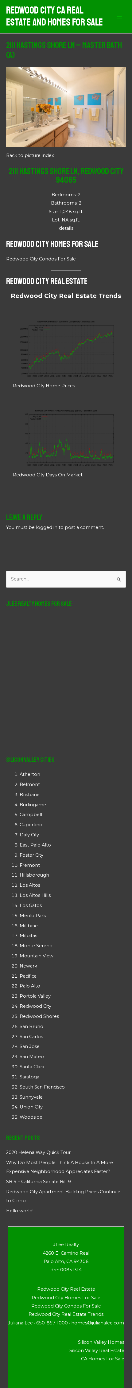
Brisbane (30, 794)
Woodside (31, 1117)
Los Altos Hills (35, 895)
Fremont (30, 865)
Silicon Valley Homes (101, 1342)
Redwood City (35, 1006)
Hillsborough (34, 875)
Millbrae (29, 926)
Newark (28, 966)
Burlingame (33, 804)
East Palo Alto (35, 845)
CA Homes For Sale (102, 1359)
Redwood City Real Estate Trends (66, 295)
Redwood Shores (39, 1016)
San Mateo (32, 1056)
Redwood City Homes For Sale (52, 244)
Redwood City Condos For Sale (41, 259)
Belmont (30, 784)
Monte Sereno (36, 945)
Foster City (31, 855)
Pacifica (28, 976)
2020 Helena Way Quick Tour (38, 1152)
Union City (31, 1107)
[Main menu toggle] (119, 16)
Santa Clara (32, 1066)
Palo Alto (30, 986)
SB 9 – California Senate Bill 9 (38, 1181)
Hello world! (19, 1211)
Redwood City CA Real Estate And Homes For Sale (54, 16)
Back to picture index (30, 155)
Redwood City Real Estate (46, 281)
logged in (46, 527)
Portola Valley (35, 996)
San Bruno (31, 1026)
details (66, 228)
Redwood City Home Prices (44, 386)
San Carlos (31, 1036)
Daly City (29, 835)
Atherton (30, 774)
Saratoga (29, 1077)
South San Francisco (42, 1087)
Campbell (31, 814)
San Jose (30, 1046)
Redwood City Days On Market (48, 475)
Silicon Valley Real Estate (96, 1350)
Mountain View (36, 956)
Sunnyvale (31, 1097)
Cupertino (31, 824)
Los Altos (30, 885)
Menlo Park (33, 915)
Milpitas (28, 935)
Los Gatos (31, 905)
